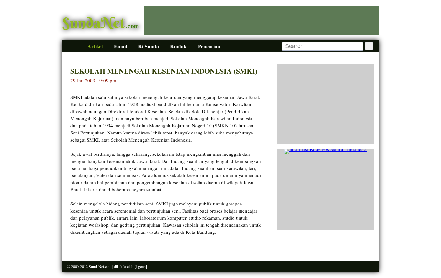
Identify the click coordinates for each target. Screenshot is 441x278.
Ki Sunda (148, 46)
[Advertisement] (261, 20)
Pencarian (209, 46)
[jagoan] (140, 266)
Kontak (178, 46)
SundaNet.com (100, 266)
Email (120, 46)
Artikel (95, 46)
